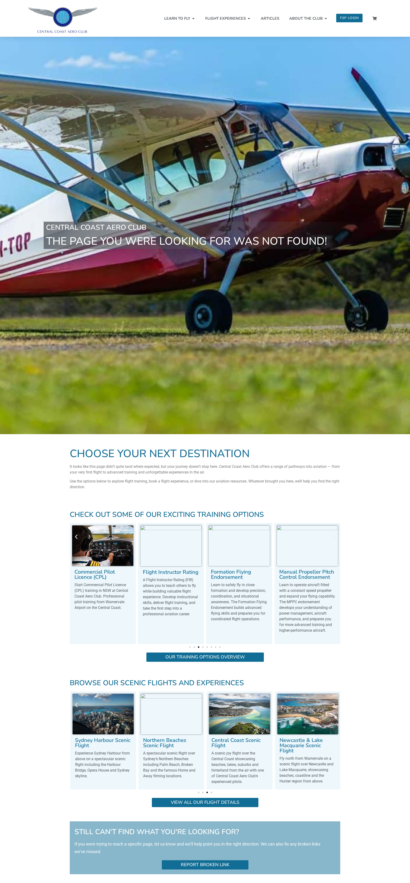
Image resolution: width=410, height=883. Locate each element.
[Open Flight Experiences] (249, 18)
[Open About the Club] (326, 18)
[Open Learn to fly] (193, 18)
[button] (76, 537)
